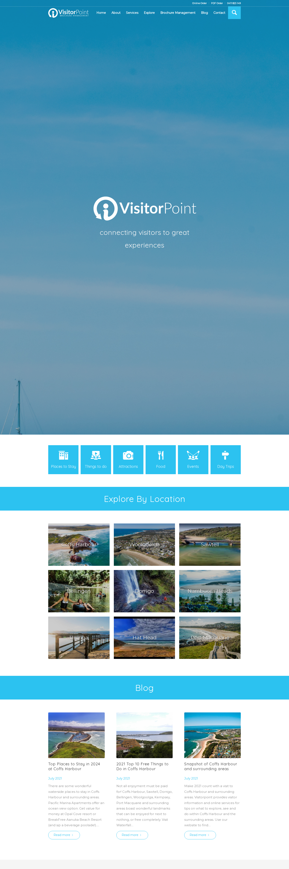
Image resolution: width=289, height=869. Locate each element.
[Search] (234, 12)
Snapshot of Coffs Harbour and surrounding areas (210, 766)
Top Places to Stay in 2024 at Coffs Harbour (74, 766)
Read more (62, 835)
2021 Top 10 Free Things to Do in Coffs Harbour (142, 766)
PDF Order (217, 3)
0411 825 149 (234, 3)
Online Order (199, 3)
